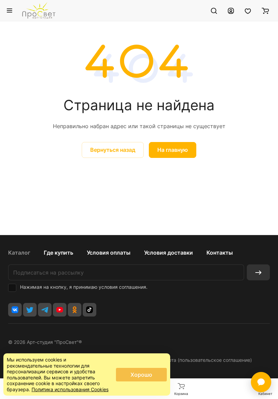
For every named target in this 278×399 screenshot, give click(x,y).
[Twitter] (30, 309)
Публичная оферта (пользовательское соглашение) (192, 360)
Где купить (58, 252)
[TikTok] (89, 309)
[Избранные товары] (248, 10)
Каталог (19, 252)
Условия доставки (168, 252)
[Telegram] (45, 309)
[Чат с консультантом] (261, 382)
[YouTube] (59, 309)
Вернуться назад (112, 149)
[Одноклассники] (74, 309)
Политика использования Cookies (70, 389)
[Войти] (231, 10)
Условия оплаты (109, 252)
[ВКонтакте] (15, 309)
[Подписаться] (258, 272)
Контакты (219, 252)
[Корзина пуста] (265, 10)
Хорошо (141, 374)
